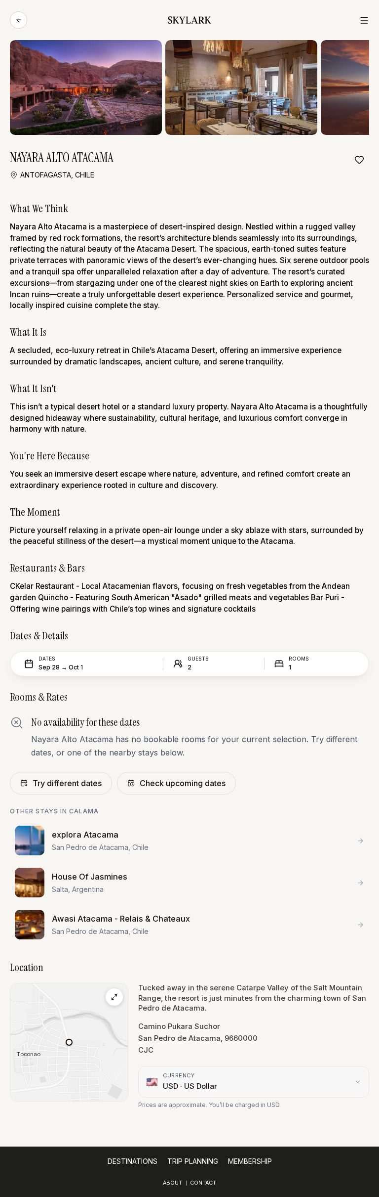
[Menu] (364, 20)
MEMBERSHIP (250, 1161)
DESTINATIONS (132, 1161)
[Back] (18, 20)
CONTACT (203, 1183)
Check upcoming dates (183, 783)
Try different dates (67, 783)
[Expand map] (114, 997)
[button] (69, 1042)
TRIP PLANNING (192, 1161)
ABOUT (172, 1183)
